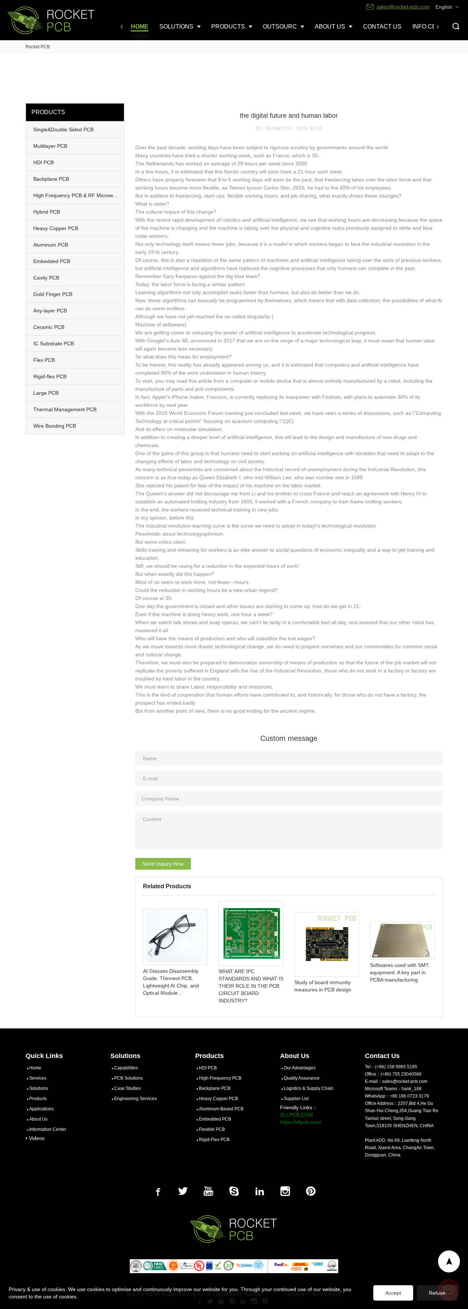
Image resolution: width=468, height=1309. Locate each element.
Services (37, 1078)
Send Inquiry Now (163, 864)
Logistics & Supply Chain (308, 1088)
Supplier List (296, 1098)
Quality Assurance (302, 1078)
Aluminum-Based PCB (221, 1108)
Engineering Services (135, 1098)
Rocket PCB (38, 46)
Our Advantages (300, 1067)
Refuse (437, 1293)
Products (38, 1098)
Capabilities (126, 1067)
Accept (393, 1293)
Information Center (47, 1129)
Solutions (38, 1088)
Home (35, 1067)
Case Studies (127, 1088)
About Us (38, 1119)
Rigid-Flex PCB (214, 1139)
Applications (41, 1108)
